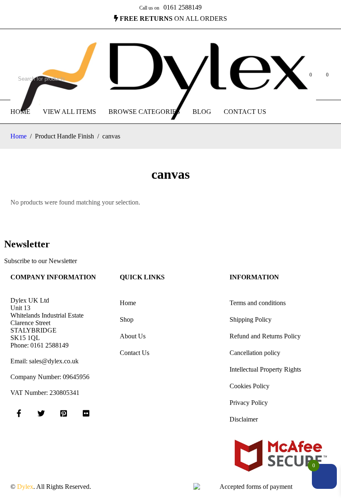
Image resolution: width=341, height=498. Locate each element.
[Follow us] (41, 413)
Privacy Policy (249, 402)
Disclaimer (244, 419)
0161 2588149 (182, 7)
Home (18, 136)
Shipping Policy (251, 319)
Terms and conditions (258, 302)
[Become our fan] (18, 413)
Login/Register (288, 79)
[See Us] (63, 413)
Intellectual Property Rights (265, 369)
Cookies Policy (249, 386)
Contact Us (134, 352)
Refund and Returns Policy (265, 336)
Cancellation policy (255, 352)
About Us (133, 336)
